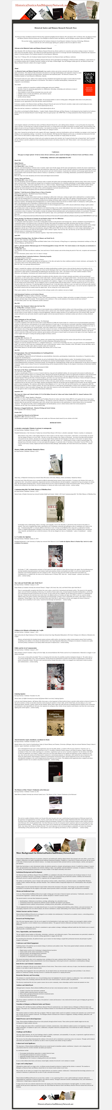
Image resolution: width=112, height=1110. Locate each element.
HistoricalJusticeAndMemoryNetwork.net (41, 5)
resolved (74, 135)
